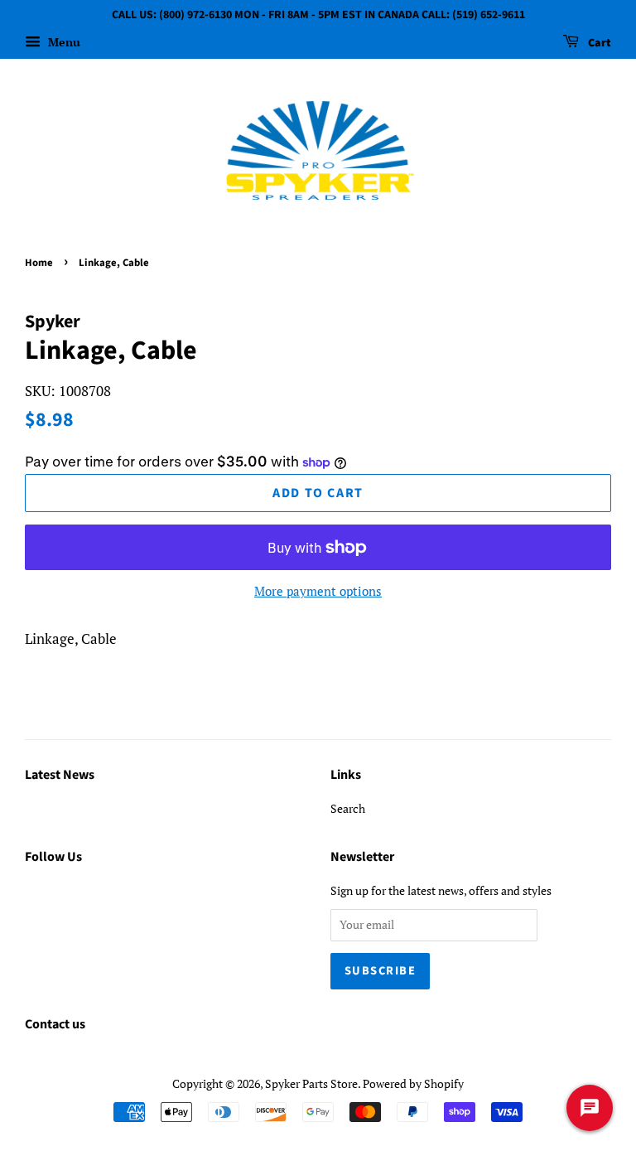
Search (347, 808)
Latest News (59, 775)
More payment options (318, 591)
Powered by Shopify (413, 1083)
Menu (62, 42)
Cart (598, 43)
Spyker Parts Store (311, 1083)
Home (39, 262)
